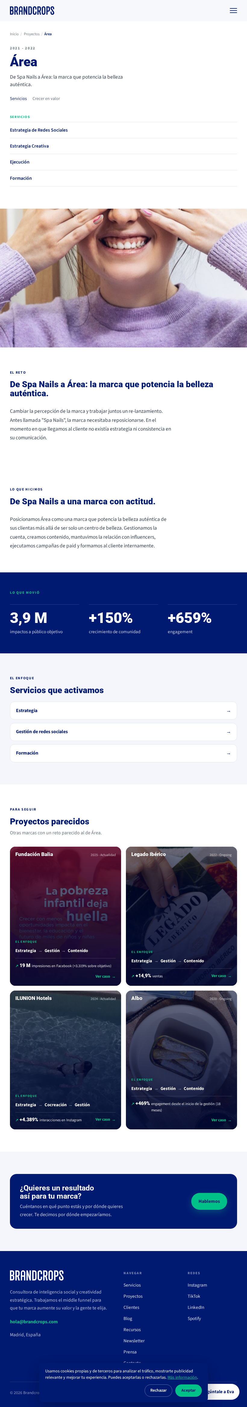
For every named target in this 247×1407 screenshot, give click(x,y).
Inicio (14, 34)
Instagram (197, 1285)
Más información (182, 1377)
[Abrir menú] (233, 10)
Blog (128, 1318)
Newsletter (134, 1340)
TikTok (194, 1296)
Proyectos (31, 34)
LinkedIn (196, 1307)
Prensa (130, 1352)
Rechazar (158, 1390)
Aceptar (188, 1390)
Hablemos (209, 1201)
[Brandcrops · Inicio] (32, 10)
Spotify (194, 1318)
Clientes (131, 1307)
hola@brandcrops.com (34, 1321)
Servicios (18, 98)
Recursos (132, 1329)
